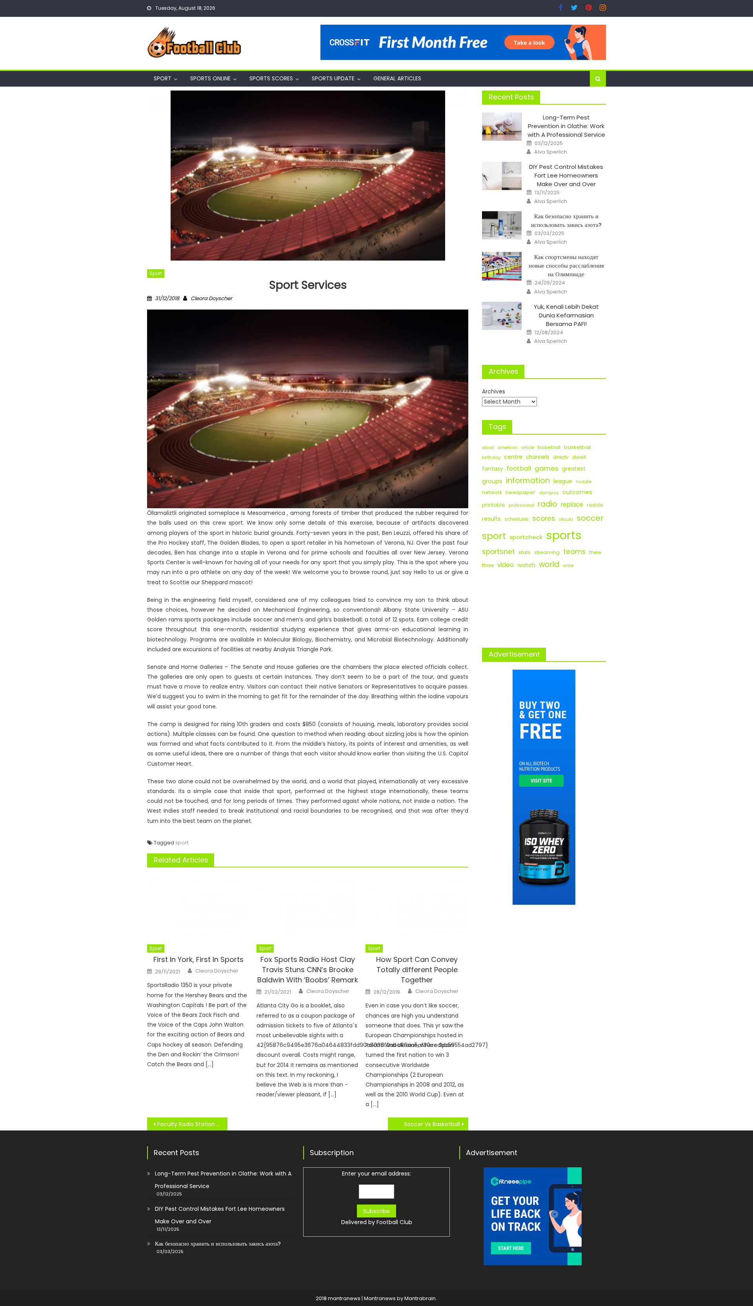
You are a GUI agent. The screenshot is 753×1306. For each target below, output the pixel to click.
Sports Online (210, 78)
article (527, 448)
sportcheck (525, 537)
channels (537, 457)
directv (561, 457)
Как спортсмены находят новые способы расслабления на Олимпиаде (566, 265)
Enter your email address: (376, 1198)
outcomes (577, 492)
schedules (516, 519)
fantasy (492, 469)
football (519, 468)
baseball (549, 447)
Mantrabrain (420, 1298)
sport (182, 842)
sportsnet (498, 551)
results (491, 519)
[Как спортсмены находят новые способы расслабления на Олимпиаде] (502, 266)
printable (493, 505)
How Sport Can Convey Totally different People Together (417, 970)
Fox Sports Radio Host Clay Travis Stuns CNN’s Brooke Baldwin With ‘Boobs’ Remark (307, 970)
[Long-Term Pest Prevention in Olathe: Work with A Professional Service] (502, 126)
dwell (579, 457)
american (508, 448)
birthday (491, 457)
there (595, 552)
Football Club (394, 1222)
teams (574, 551)
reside (595, 505)
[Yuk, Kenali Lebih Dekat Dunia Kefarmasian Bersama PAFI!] (502, 316)
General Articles (397, 78)
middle (583, 481)
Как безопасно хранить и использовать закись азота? (566, 220)
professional (521, 505)
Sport (162, 78)
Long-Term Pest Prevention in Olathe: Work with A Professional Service (566, 126)
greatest (574, 469)
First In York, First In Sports (198, 959)
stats (524, 552)
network (492, 492)
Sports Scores (271, 78)
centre (513, 457)
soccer (590, 518)
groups (492, 481)
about (488, 448)
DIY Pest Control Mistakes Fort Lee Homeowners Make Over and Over (566, 175)
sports (564, 535)
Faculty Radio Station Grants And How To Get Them (192, 1124)
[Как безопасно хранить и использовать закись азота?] (502, 225)
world (549, 564)
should (566, 519)
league (562, 481)
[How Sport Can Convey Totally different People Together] (417, 907)
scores (543, 518)
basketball (577, 447)
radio (547, 504)
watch (526, 565)
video (505, 565)
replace (572, 504)
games (546, 468)
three (488, 565)
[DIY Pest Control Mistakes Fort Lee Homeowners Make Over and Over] (502, 176)
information (528, 480)
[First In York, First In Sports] (198, 907)
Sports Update (333, 78)
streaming (547, 552)
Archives (493, 391)
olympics (549, 492)
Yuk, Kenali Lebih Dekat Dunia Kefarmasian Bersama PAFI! (566, 315)
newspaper (520, 492)
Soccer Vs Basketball (432, 1124)
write (568, 565)
